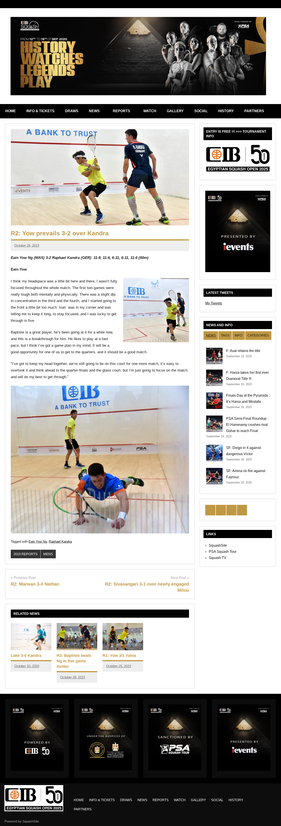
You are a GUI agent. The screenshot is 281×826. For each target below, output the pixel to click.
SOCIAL (201, 111)
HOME (10, 111)
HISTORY (226, 111)
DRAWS (71, 111)
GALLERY (175, 111)
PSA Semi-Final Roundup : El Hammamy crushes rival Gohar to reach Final (247, 425)
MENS (48, 554)
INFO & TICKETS (40, 111)
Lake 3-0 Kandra (26, 655)
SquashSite (218, 545)
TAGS (225, 335)
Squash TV (217, 558)
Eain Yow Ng (38, 541)
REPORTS (121, 111)
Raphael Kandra (60, 541)
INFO (238, 335)
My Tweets (213, 303)
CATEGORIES (258, 335)
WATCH (149, 111)
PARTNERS (254, 111)
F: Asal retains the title (243, 351)
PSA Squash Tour (222, 551)
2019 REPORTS (26, 554)
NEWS (94, 111)
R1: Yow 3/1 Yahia (119, 655)
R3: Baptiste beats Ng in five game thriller (74, 661)
